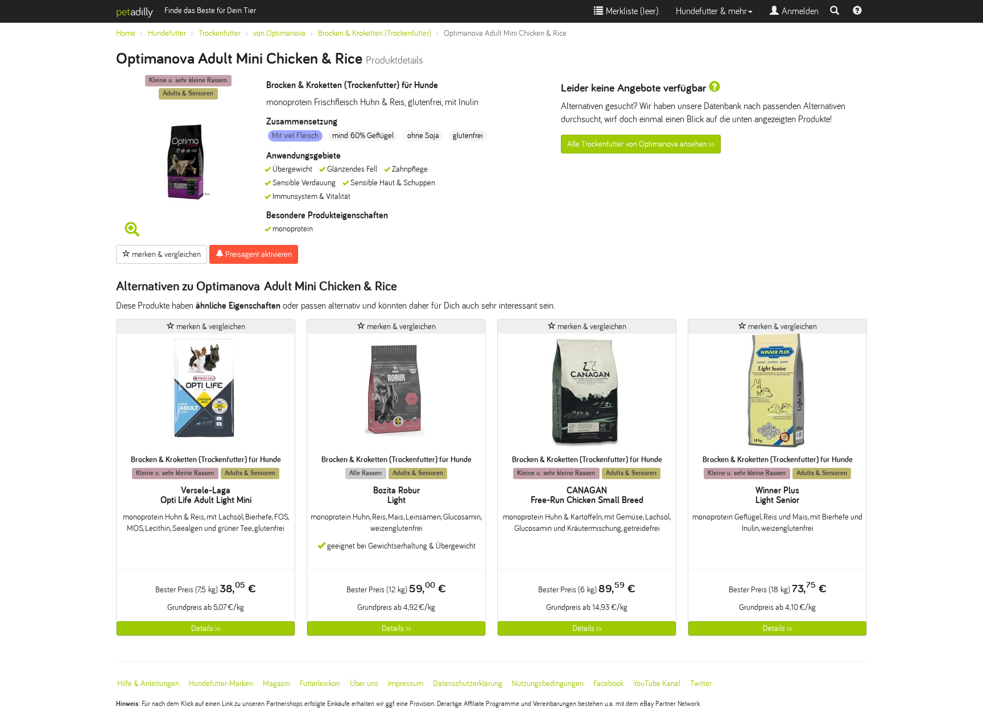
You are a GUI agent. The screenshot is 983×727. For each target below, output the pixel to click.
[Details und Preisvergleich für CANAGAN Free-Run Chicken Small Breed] (586, 394)
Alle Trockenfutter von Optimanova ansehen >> (640, 144)
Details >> (206, 628)
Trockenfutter (220, 33)
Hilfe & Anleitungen (148, 683)
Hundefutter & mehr (711, 11)
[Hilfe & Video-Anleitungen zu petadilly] (857, 11)
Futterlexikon (320, 683)
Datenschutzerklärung (467, 683)
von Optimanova (279, 33)
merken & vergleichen (165, 254)
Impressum (405, 683)
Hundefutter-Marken (221, 683)
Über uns (364, 683)
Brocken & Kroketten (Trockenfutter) (374, 33)
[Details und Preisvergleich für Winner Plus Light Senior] (777, 394)
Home (125, 33)
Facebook (608, 683)
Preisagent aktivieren (258, 254)
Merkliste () (631, 11)
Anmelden (799, 11)
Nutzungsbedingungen (548, 683)
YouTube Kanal (656, 683)
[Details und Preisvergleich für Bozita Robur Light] (396, 394)
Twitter (701, 683)
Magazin (276, 683)
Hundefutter (167, 33)
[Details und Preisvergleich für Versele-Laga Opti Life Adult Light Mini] (205, 394)
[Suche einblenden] (834, 11)
